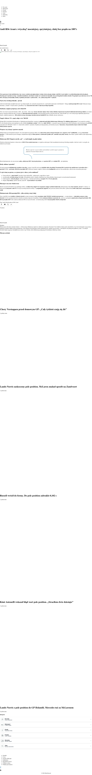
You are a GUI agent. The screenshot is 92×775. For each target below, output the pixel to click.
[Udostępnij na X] (8, 50)
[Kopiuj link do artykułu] (11, 50)
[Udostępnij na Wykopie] (4, 50)
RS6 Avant (15, 202)
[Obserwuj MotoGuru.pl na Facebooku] (0, 19)
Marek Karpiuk (3, 45)
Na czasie (2, 23)
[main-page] (5, 2)
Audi (4, 202)
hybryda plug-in (9, 202)
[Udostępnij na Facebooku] (1, 50)
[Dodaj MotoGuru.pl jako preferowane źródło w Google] (0, 22)
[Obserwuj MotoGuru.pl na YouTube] (0, 20)
